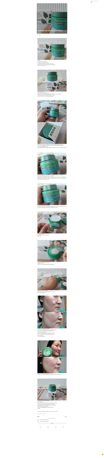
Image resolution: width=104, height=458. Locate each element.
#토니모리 (53, 411)
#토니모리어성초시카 (39, 411)
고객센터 (92, 2)
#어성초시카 (56, 411)
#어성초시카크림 (50, 411)
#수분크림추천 (47, 411)
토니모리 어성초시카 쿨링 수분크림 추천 (44, 419)
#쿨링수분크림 (43, 411)
